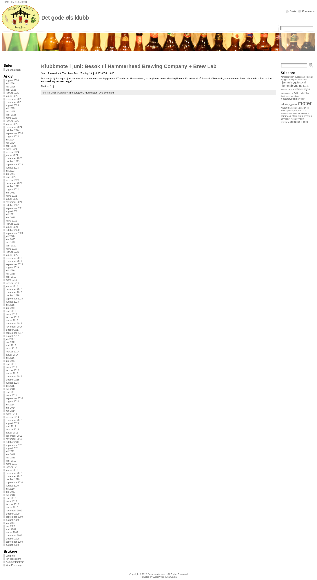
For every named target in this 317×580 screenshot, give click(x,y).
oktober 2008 (12, 538)
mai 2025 (10, 111)
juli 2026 (10, 83)
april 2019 (11, 276)
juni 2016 (10, 361)
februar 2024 (12, 152)
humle (306, 86)
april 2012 (11, 426)
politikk (284, 110)
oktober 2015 (12, 379)
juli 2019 (10, 270)
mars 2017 (11, 348)
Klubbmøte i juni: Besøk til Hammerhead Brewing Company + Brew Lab (128, 66)
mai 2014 (10, 410)
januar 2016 (12, 373)
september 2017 (14, 333)
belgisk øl (308, 77)
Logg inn (10, 555)
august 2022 (12, 189)
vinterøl (301, 119)
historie (303, 79)
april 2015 (11, 392)
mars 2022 (11, 195)
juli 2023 (10, 170)
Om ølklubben (13, 69)
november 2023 (14, 158)
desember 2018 (14, 289)
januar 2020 (12, 255)
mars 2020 (11, 248)
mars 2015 (11, 395)
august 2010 (12, 485)
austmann (299, 77)
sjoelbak (296, 113)
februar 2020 (12, 251)
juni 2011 (10, 454)
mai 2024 (10, 142)
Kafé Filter (304, 93)
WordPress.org (13, 565)
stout (294, 116)
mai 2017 (10, 342)
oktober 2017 (12, 329)
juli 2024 (10, 139)
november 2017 (14, 326)
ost (308, 108)
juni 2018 (10, 308)
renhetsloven (286, 113)
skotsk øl (305, 113)
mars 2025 (11, 117)
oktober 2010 (12, 479)
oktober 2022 (12, 186)
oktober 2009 (12, 513)
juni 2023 (10, 174)
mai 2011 (10, 457)
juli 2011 (10, 451)
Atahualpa (171, 577)
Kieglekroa (285, 96)
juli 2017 (10, 339)
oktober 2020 (12, 230)
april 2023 (11, 177)
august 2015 (12, 382)
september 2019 (14, 264)
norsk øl (293, 108)
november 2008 (14, 535)
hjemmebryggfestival (293, 82)
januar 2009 (12, 532)
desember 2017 (14, 323)
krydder (301, 99)
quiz (305, 110)
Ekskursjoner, (77, 92)
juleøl (295, 92)
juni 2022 (10, 192)
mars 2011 (11, 463)
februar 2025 (12, 121)
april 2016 (11, 364)
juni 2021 (10, 217)
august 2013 (12, 423)
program (298, 110)
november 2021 (14, 202)
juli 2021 (10, 214)
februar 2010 (12, 504)
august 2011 (12, 448)
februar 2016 (12, 370)
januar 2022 (12, 198)
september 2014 (14, 398)
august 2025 (12, 105)
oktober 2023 (12, 161)
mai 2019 (10, 273)
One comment (106, 92)
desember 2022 (14, 183)
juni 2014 (10, 407)
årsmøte (285, 122)
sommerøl (286, 116)
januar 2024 (12, 155)
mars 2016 (11, 367)
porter (290, 110)
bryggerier (285, 79)
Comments (308, 11)
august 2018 (12, 301)
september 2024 (14, 133)
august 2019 (12, 267)
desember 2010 (14, 473)
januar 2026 (12, 96)
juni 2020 (10, 239)
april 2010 (11, 498)
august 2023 (12, 167)
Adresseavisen (287, 77)
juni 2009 (10, 523)
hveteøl (284, 89)
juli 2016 (10, 357)
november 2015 (14, 376)
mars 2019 (11, 280)
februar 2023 (12, 180)
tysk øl (294, 119)
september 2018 (14, 298)
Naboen (285, 107)
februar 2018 (12, 317)
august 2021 (12, 211)
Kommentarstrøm (15, 562)
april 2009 (11, 529)
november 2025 (14, 102)
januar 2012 (12, 432)
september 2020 (14, 233)
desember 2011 (14, 435)
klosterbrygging (289, 98)
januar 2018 (12, 320)
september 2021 (14, 208)
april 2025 (11, 114)
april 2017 (11, 345)
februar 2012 (12, 429)
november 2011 (14, 439)
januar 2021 (12, 227)
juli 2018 (10, 304)
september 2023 (14, 164)
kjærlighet (295, 96)
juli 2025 (10, 108)
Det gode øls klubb (65, 17)
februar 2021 (12, 223)
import (291, 89)
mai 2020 (10, 242)
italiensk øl (285, 93)
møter (305, 103)
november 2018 (14, 292)
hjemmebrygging (292, 85)
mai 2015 (10, 389)
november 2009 (14, 510)
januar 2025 (12, 124)
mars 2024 (11, 149)
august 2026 (12, 80)
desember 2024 (14, 127)
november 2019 (14, 261)
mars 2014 (11, 414)
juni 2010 (10, 492)
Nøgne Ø (302, 108)
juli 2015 (10, 386)
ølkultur (295, 121)
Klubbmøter (91, 92)
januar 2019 (12, 286)
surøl (300, 116)
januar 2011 (12, 470)
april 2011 (11, 460)
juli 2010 (10, 488)
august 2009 (12, 520)
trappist (286, 119)
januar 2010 (12, 507)
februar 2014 (12, 417)
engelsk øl (295, 79)
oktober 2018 (12, 295)
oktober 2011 (12, 442)
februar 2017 (12, 351)
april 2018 (11, 311)
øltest (304, 121)
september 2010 (14, 482)
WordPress (158, 577)
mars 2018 (11, 314)
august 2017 (12, 336)
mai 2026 (10, 86)
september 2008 (14, 541)
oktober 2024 (12, 130)
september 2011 (14, 445)
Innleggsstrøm (13, 558)
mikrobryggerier (289, 104)
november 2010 (14, 476)
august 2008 (12, 545)
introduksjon (302, 89)
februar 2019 (12, 283)
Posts (293, 11)
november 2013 (14, 420)
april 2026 (11, 89)
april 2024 (11, 145)
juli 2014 (10, 404)
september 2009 (14, 516)
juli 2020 (10, 236)
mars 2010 (11, 501)
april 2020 (11, 245)
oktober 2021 (12, 205)
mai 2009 (10, 526)
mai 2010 (10, 495)
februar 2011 (12, 467)
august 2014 (12, 401)
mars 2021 (11, 220)
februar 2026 (12, 93)
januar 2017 (12, 354)
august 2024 (12, 136)
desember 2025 (14, 99)
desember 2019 (14, 258)
